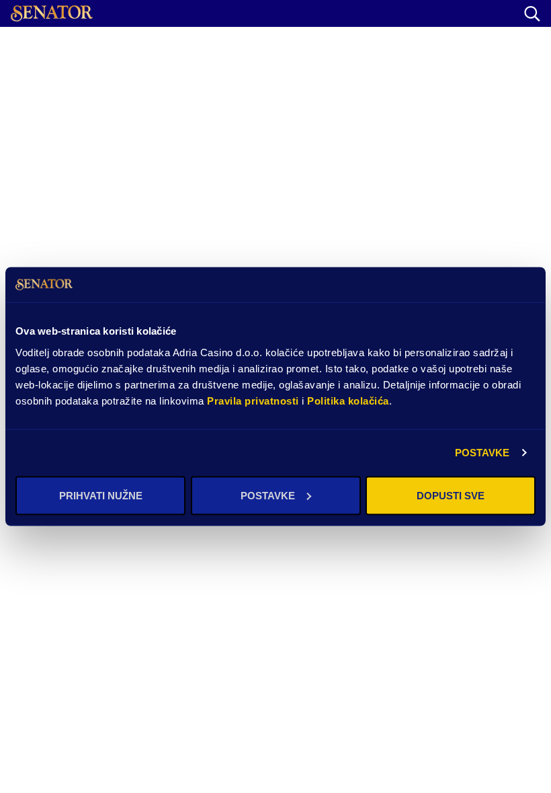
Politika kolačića (348, 400)
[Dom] (52, 13)
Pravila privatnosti (253, 400)
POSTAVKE (482, 452)
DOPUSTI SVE (450, 495)
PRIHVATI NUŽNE (100, 495)
